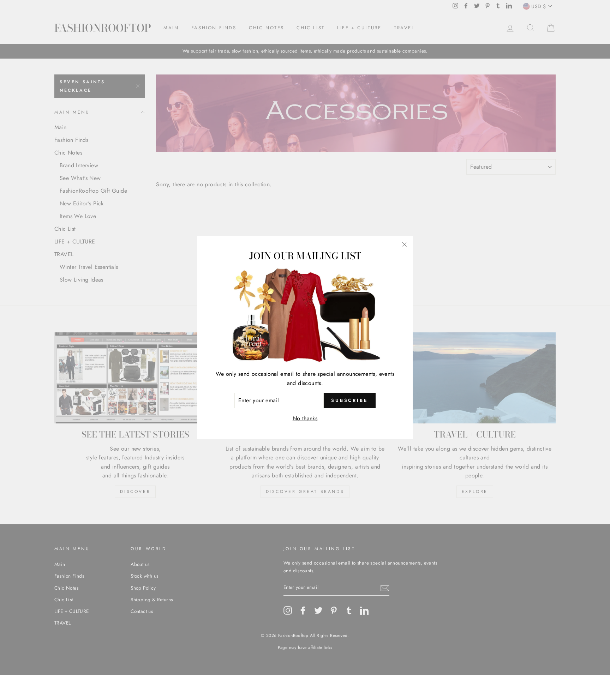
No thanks (305, 418)
